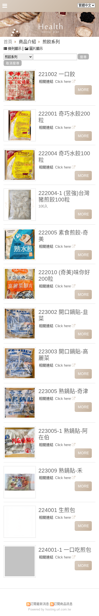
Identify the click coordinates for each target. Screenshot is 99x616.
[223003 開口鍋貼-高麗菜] (20, 363)
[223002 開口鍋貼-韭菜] (20, 323)
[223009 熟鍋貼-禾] (20, 482)
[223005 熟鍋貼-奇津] (20, 403)
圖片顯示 (35, 49)
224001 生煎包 (56, 510)
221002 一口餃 (56, 74)
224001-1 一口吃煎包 (64, 550)
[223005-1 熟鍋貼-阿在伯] (20, 442)
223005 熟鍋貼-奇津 (63, 391)
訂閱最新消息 (39, 604)
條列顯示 (14, 49)
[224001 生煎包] (20, 522)
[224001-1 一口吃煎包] (20, 561)
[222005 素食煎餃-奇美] (20, 244)
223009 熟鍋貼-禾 (60, 471)
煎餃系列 (51, 41)
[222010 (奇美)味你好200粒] (20, 284)
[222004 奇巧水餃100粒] (20, 165)
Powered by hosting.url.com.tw (49, 609)
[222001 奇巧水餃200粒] (20, 125)
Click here (63, 81)
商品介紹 (28, 41)
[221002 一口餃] (20, 86)
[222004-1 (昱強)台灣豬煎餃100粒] (20, 205)
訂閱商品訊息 (63, 604)
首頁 (8, 41)
